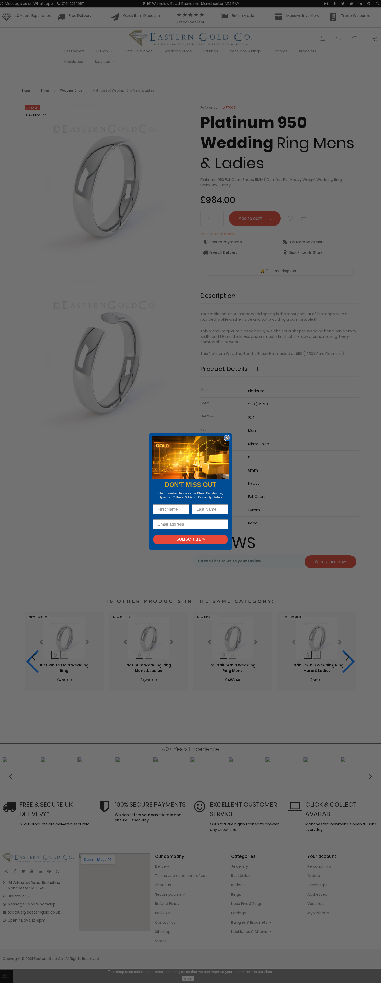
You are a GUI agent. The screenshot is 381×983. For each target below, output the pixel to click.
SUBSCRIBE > (190, 539)
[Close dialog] (227, 438)
